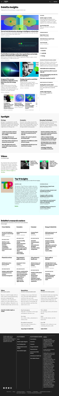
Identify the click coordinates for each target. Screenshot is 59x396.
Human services (20, 280)
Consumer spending (21, 240)
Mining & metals (48, 248)
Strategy (43, 56)
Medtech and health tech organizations (36, 280)
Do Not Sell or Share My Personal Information (35, 392)
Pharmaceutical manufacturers (34, 276)
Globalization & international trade (21, 245)
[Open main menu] (1, 1)
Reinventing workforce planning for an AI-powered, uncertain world (10, 141)
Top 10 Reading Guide (21, 344)
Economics (43, 50)
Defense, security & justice (22, 271)
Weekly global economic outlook (47, 84)
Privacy (14, 391)
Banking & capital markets (7, 271)
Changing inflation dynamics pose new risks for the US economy (29, 145)
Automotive (33, 240)
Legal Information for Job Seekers (45, 391)
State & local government (22, 274)
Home (18, 339)
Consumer (32, 344)
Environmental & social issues (6, 249)
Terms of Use (50, 349)
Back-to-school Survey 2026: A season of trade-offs (48, 71)
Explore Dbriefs (44, 328)
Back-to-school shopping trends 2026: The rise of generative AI (48, 75)
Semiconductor (48, 278)
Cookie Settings (35, 391)
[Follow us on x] (6, 388)
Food (32, 243)
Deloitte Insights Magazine (45, 91)
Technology (47, 274)
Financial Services (33, 349)
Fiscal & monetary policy (22, 248)
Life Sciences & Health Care (35, 355)
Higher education (20, 281)
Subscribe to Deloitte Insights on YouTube (8, 310)
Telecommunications (49, 276)
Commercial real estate (7, 272)
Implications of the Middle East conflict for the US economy (29, 141)
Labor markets (20, 252)
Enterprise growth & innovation (6, 244)
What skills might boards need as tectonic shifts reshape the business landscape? (9, 146)
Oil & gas (47, 249)
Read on (16, 206)
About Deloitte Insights (21, 350)
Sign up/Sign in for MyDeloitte (27, 328)
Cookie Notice (29, 391)
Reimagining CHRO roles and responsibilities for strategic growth (9, 137)
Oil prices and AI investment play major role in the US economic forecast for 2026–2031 (29, 133)
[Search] (50, 1)
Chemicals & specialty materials (49, 242)
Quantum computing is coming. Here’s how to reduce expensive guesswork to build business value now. (49, 133)
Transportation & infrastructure (20, 277)
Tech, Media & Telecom (34, 358)
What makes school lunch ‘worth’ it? (47, 78)
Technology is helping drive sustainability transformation (47, 148)
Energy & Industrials (34, 346)
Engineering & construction (51, 245)
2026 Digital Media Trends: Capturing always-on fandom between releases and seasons (48, 144)
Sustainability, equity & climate (21, 250)
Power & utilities (48, 250)
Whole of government (21, 275)
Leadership (43, 53)
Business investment (21, 243)
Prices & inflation (20, 253)
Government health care (22, 272)
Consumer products (35, 242)
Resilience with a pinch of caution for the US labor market (28, 137)
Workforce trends (5, 242)
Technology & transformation (5, 247)
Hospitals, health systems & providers (36, 273)
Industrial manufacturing (50, 246)
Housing (18, 242)
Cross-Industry (33, 339)
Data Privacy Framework (21, 391)
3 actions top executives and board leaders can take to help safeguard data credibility (9, 133)
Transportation (34, 249)
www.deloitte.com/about (48, 384)
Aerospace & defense (49, 240)
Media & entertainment (50, 275)
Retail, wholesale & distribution (35, 245)
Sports (46, 279)
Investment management (7, 275)
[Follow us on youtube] (11, 388)
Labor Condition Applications (21, 392)
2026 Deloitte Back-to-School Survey (47, 68)
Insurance (4, 274)
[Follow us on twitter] (8, 388)
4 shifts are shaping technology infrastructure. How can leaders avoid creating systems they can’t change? (48, 138)
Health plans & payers (35, 278)
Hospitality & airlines (35, 248)
